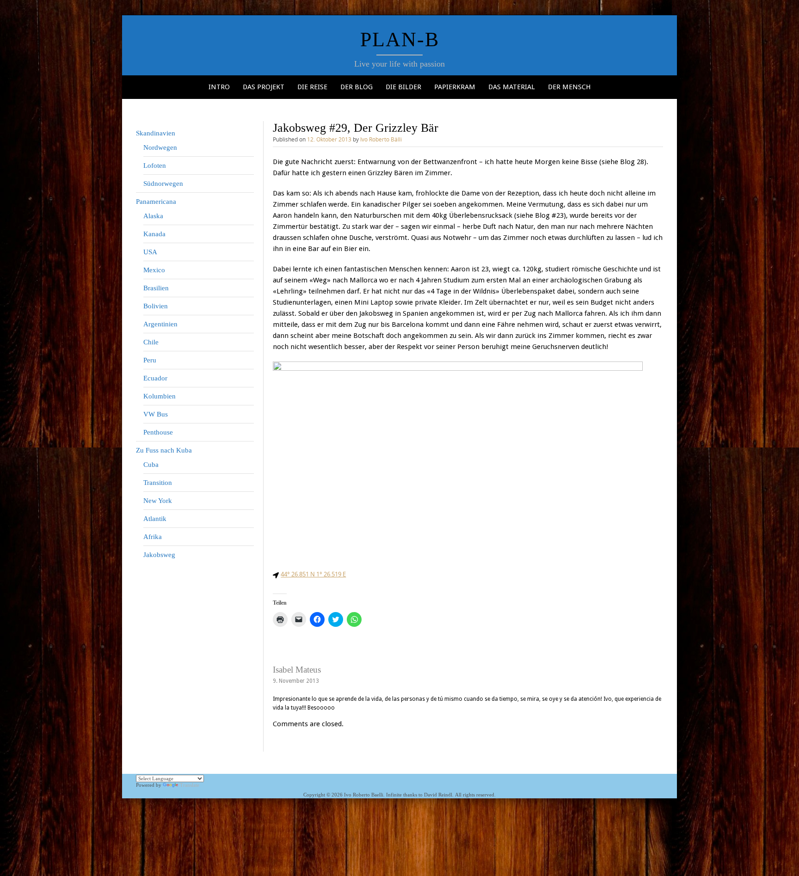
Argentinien (160, 324)
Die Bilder (403, 87)
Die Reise (312, 87)
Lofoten (154, 165)
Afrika (152, 536)
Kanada (154, 234)
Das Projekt (263, 87)
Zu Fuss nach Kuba (164, 450)
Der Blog (356, 87)
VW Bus (155, 414)
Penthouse (158, 432)
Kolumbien (159, 396)
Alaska (153, 216)
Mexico (154, 270)
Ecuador (155, 378)
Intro (219, 87)
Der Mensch (569, 87)
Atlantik (154, 518)
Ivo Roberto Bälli (381, 139)
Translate (189, 785)
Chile (151, 342)
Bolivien (155, 306)
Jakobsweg (159, 554)
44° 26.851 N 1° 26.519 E (313, 574)
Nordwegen (160, 147)
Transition (157, 482)
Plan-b (399, 39)
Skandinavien (155, 133)
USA (150, 252)
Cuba (151, 464)
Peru (149, 360)
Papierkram (454, 87)
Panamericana (156, 201)
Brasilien (156, 288)
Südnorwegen (163, 183)
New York (157, 500)
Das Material (511, 87)
